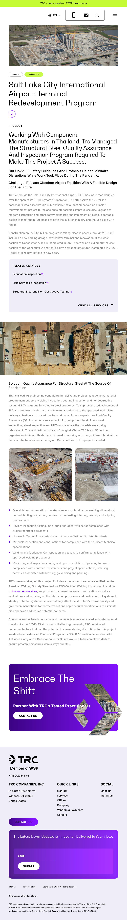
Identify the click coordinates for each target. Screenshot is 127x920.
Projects (34, 74)
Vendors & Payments (70, 810)
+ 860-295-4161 (19, 775)
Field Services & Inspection (29, 282)
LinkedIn (106, 790)
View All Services (93, 305)
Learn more (80, 3)
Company (63, 805)
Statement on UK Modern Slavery (23, 896)
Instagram (107, 795)
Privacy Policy (29, 887)
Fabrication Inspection (27, 274)
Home (16, 74)
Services (62, 795)
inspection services (24, 591)
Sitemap (12, 887)
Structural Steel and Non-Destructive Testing (41, 291)
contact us (23, 822)
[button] (53, 15)
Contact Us (28, 715)
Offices (61, 800)
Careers (62, 814)
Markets (62, 790)
